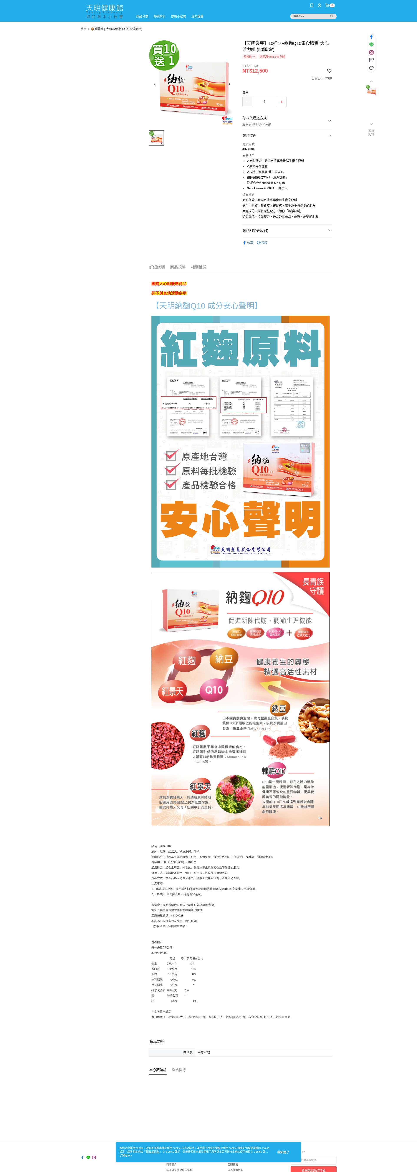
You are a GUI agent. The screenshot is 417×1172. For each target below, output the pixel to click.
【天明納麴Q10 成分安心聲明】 (206, 305)
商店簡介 (171, 1164)
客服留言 (233, 1164)
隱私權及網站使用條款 (179, 1170)
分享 (250, 242)
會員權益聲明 (235, 1170)
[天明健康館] (104, 11)
